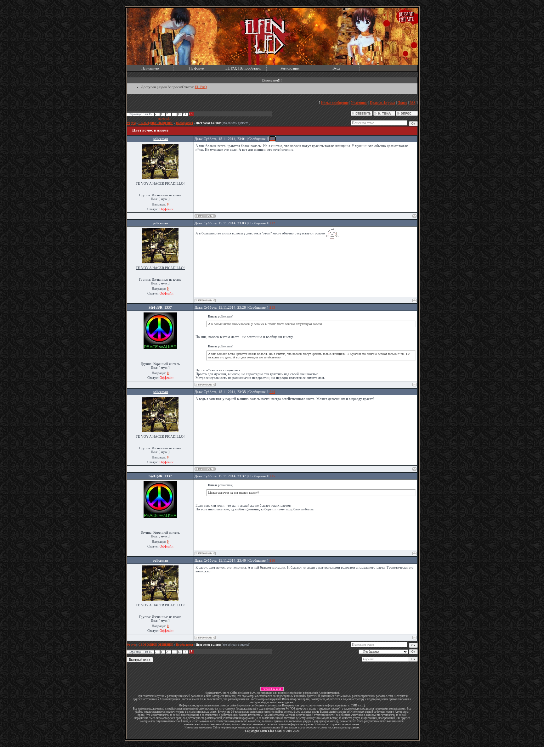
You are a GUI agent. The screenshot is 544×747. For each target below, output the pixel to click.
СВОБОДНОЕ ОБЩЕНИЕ (156, 123)
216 (272, 560)
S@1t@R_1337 (160, 307)
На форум (196, 68)
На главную (150, 68)
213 (272, 307)
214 (272, 392)
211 (272, 139)
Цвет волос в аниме (208, 123)
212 (272, 223)
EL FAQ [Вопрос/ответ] (243, 68)
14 (184, 114)
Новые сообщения (334, 102)
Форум (131, 123)
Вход (336, 68)
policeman (160, 139)
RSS (413, 102)
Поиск (402, 102)
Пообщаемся (184, 123)
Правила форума (382, 102)
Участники (359, 102)
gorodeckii (165, 118)
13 (179, 114)
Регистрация (289, 68)
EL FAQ (201, 87)
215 (272, 476)
